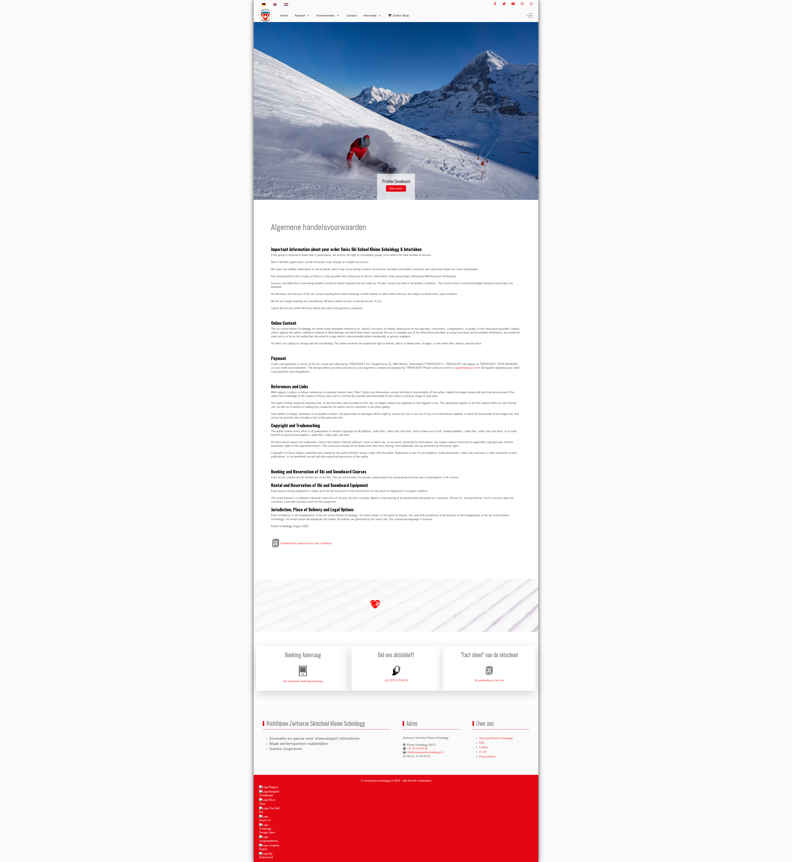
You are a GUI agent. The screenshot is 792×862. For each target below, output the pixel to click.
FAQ (481, 742)
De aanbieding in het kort (489, 680)
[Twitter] (504, 4)
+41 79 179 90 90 (417, 748)
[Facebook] (495, 4)
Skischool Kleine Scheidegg (496, 738)
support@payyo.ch (465, 367)
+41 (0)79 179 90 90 (396, 680)
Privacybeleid (487, 756)
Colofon (483, 747)
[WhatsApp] (531, 4)
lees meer (396, 188)
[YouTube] (513, 4)
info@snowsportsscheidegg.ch (425, 752)
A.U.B (482, 751)
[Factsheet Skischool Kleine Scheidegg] (489, 670)
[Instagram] (522, 4)
